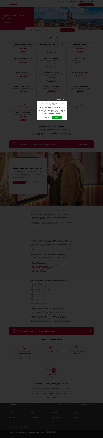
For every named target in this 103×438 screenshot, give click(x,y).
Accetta (57, 117)
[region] (52, 110)
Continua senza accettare (60, 99)
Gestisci (47, 117)
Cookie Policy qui (56, 113)
